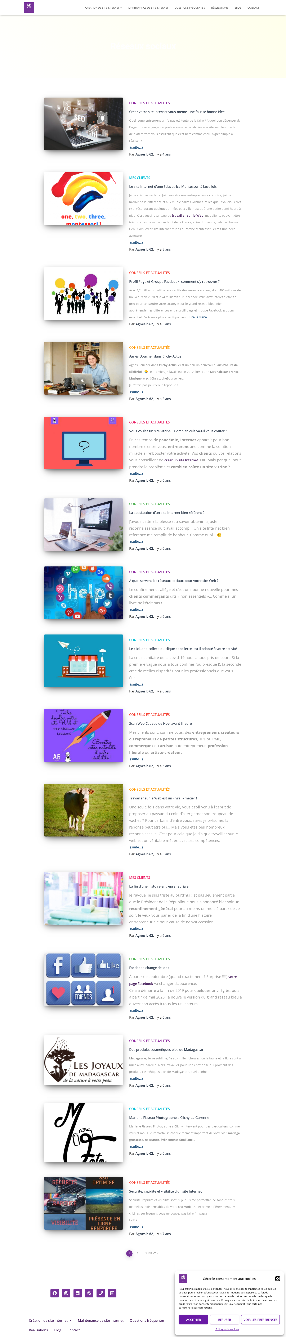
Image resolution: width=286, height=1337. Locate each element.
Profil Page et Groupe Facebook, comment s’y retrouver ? (174, 281)
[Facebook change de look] (83, 980)
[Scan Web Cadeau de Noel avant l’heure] (83, 735)
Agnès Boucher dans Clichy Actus (155, 356)
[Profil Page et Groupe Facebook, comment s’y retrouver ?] (83, 293)
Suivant (150, 1253)
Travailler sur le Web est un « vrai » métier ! (163, 798)
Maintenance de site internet (148, 7)
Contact (253, 7)
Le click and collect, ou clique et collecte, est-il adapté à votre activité (183, 648)
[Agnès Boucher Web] (29, 7)
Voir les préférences (260, 1320)
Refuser (224, 1320)
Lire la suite (198, 317)
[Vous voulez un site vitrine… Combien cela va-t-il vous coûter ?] (83, 443)
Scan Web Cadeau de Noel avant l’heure (160, 723)
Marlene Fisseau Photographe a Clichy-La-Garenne (169, 1117)
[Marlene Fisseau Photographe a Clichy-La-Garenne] (83, 1132)
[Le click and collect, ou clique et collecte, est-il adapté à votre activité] (83, 660)
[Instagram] (66, 1293)
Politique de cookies (227, 1329)
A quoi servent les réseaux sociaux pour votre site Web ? (173, 580)
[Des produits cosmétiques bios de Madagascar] (83, 1060)
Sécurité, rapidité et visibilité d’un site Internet (165, 1191)
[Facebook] (54, 1293)
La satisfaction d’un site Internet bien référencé (166, 512)
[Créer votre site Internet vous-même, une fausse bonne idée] (83, 124)
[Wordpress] (89, 1293)
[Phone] (101, 1293)
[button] (278, 1279)
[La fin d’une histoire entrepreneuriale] (83, 898)
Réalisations (219, 7)
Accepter (193, 1320)
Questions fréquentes (190, 7)
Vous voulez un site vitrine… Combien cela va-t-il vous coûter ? (178, 431)
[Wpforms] (112, 1293)
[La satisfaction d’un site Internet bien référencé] (83, 524)
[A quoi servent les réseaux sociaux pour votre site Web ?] (83, 592)
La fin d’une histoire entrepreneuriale (158, 886)
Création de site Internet (102, 7)
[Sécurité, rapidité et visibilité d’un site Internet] (83, 1203)
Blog (237, 7)
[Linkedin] (77, 1293)
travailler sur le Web (188, 215)
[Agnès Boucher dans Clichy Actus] (83, 368)
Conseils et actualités (149, 103)
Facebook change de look (149, 967)
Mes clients (139, 177)
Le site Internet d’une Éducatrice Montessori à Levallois (173, 186)
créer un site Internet (181, 460)
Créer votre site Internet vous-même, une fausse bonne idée (177, 111)
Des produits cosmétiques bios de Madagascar (166, 1049)
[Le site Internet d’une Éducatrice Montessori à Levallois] (83, 198)
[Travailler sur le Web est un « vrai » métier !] (83, 810)
